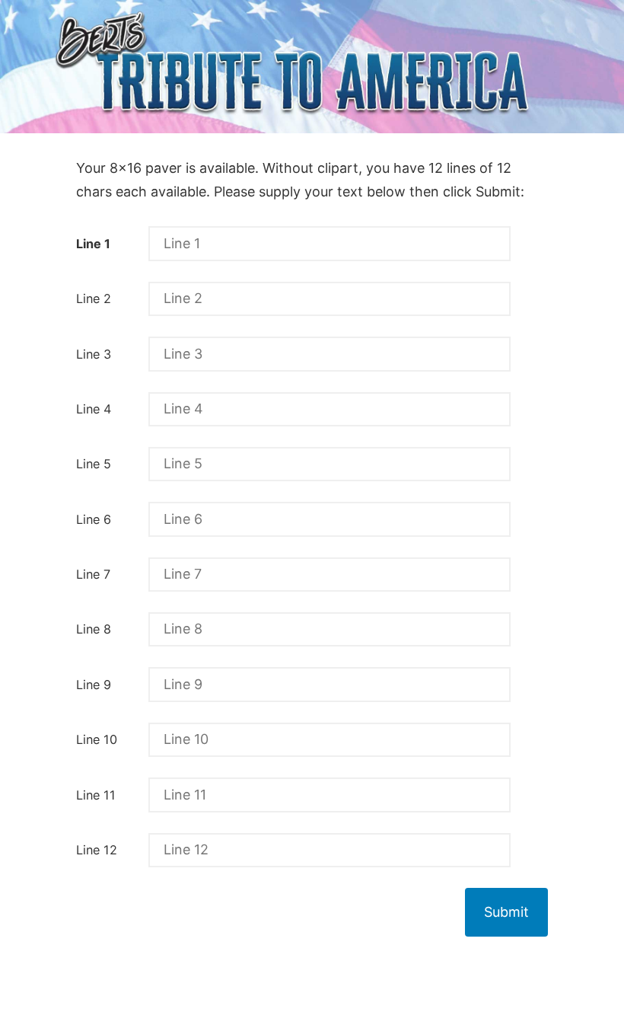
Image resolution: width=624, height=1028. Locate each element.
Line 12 (96, 849)
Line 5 (93, 463)
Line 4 (93, 409)
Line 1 (93, 243)
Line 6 (93, 519)
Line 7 (93, 574)
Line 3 (93, 354)
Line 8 (93, 629)
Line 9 (93, 684)
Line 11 (96, 795)
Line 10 (96, 739)
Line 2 (93, 298)
